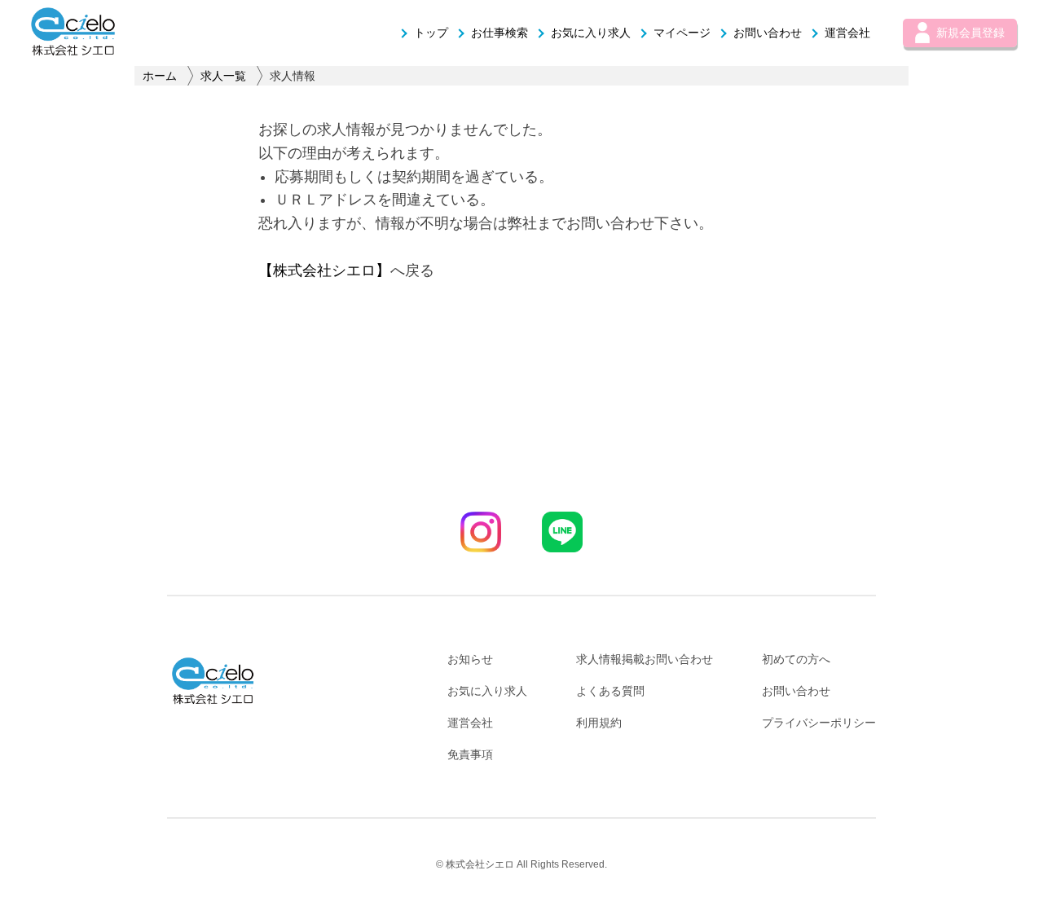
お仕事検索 (499, 32)
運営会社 (847, 32)
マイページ (682, 32)
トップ (431, 32)
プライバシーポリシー (819, 722)
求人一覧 (223, 75)
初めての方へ (796, 659)
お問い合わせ (767, 32)
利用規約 (599, 722)
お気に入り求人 (591, 32)
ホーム (160, 75)
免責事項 (470, 754)
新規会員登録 (970, 32)
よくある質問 (610, 691)
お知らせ (470, 659)
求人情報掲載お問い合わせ (644, 659)
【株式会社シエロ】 (324, 270)
